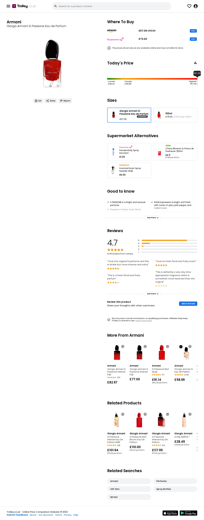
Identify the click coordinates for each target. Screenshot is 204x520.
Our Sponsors (45, 514)
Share (52, 100)
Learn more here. (143, 320)
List (40, 100)
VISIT (193, 31)
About (33, 514)
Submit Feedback (17, 514)
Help (75, 514)
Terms (58, 514)
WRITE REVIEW (188, 303)
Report (67, 100)
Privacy (68, 514)
